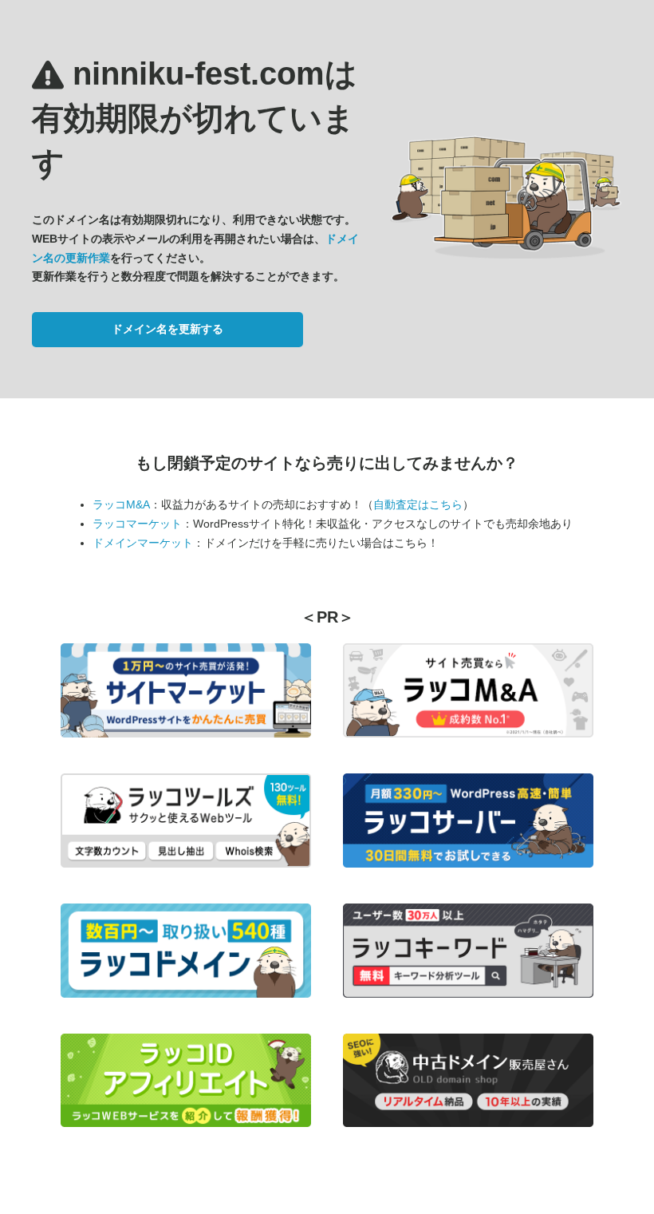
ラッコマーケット (137, 523)
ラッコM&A (121, 504)
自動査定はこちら (418, 504)
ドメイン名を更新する (167, 328)
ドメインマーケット (143, 542)
